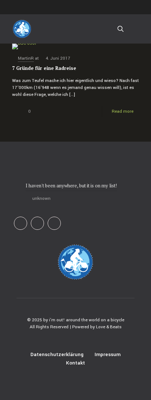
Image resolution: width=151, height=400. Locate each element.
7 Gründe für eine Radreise (44, 68)
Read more (122, 111)
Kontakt (75, 362)
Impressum (108, 354)
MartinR (26, 58)
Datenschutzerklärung (57, 354)
